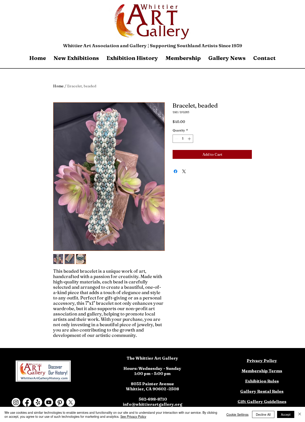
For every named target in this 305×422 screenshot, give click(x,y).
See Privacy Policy (133, 416)
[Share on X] (184, 171)
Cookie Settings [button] (237, 414)
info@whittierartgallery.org (152, 404)
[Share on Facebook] (175, 171)
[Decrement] (176, 139)
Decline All (263, 414)
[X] (70, 402)
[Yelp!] (37, 402)
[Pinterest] (59, 402)
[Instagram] (16, 402)
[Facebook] (27, 402)
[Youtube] (48, 402)
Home (58, 86)
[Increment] (189, 139)
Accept (285, 414)
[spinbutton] (183, 139)
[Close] (299, 414)
